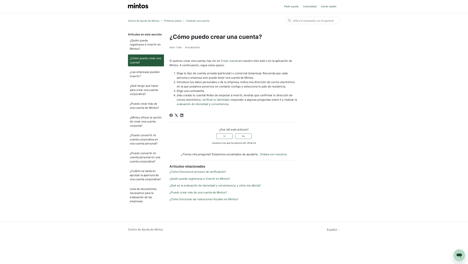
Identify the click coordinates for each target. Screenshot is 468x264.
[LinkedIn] (181, 115)
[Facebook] (171, 115)
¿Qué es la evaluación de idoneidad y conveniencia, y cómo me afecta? (215, 185)
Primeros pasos (173, 20)
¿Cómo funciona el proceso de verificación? (197, 171)
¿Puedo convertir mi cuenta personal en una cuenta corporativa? (145, 157)
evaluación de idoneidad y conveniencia (202, 104)
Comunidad (310, 6)
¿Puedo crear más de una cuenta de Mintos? (144, 106)
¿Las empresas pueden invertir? (145, 74)
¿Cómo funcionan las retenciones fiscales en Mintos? (203, 199)
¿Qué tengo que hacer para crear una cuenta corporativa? (144, 90)
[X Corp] (176, 115)
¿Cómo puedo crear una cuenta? (145, 60)
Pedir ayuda (291, 6)
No (243, 136)
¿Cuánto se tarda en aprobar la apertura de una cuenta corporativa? (145, 175)
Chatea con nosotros (273, 154)
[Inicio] (138, 6)
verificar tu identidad (215, 99)
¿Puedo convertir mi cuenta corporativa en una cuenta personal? (144, 139)
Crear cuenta (229, 61)
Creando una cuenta (197, 20)
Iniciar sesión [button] (328, 6)
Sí (224, 136)
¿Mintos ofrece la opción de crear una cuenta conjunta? (146, 121)
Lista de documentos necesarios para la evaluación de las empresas (143, 195)
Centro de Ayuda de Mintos (143, 20)
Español (332, 229)
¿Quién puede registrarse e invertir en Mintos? (145, 44)
